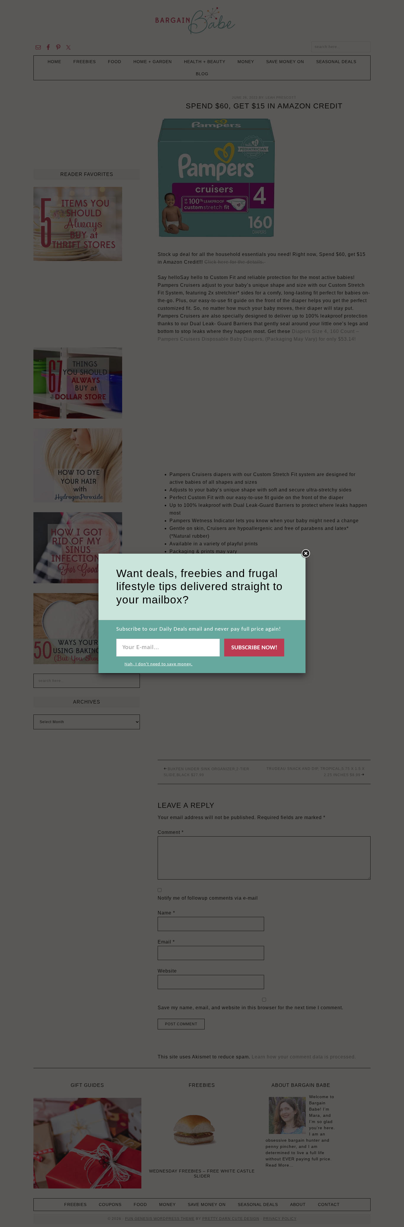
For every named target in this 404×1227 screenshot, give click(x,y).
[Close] (305, 553)
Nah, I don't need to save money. (159, 664)
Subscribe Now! (254, 648)
